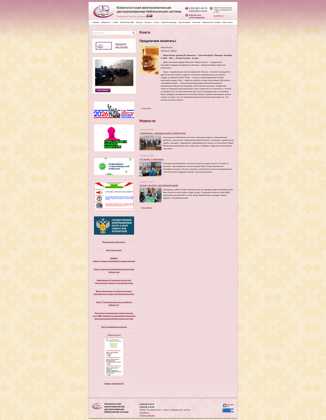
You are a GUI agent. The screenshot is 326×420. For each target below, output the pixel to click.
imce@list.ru (219, 16)
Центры (139, 22)
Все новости (147, 208)
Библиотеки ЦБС (127, 22)
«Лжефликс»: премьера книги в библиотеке (162, 133)
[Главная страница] (136, 12)
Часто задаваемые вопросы (114, 327)
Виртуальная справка (211, 22)
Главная (96, 22)
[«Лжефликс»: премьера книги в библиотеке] (150, 143)
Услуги (156, 22)
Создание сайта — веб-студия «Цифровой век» (228, 405)
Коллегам (196, 22)
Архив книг (146, 108)
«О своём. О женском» (151, 159)
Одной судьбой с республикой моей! (158, 185)
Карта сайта (227, 22)
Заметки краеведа (168, 22)
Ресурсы (148, 22)
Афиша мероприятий (114, 384)
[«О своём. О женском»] (150, 169)
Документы (106, 22)
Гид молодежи (184, 22)
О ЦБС (115, 22)
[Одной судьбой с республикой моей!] (150, 195)
